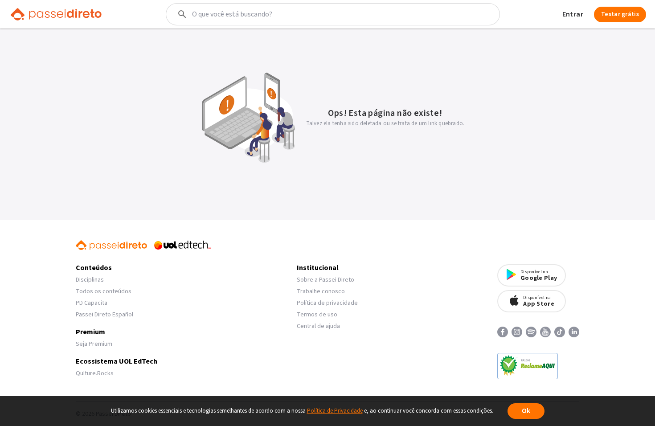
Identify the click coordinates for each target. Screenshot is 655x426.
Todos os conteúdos (103, 291)
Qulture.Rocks (95, 373)
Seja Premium (94, 344)
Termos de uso (317, 314)
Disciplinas (90, 280)
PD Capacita (91, 303)
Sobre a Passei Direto (325, 280)
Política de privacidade (327, 303)
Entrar (572, 14)
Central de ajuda (318, 326)
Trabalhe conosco (321, 291)
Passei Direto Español (104, 314)
